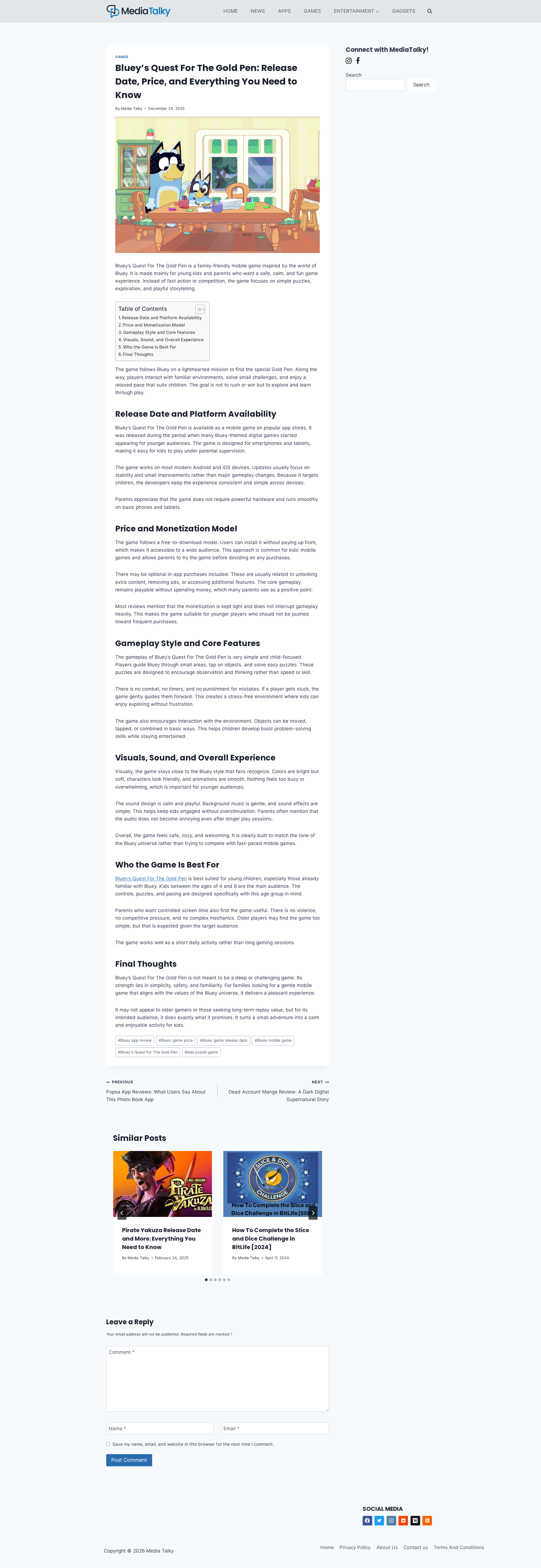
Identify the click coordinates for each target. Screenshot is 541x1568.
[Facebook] (367, 1520)
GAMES (312, 11)
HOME (230, 11)
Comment (122, 1352)
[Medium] (415, 1520)
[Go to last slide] (122, 1213)
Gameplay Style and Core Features (159, 332)
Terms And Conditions (459, 1547)
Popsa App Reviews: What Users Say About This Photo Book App (155, 1091)
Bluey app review (135, 1040)
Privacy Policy (355, 1547)
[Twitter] (379, 1520)
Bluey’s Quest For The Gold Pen (151, 878)
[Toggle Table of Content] (197, 309)
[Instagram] (391, 1520)
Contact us (415, 1547)
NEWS (258, 11)
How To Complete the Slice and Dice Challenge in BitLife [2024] (270, 1238)
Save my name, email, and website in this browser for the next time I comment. (193, 1444)
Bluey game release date (223, 1040)
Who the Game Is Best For (149, 347)
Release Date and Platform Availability (162, 317)
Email (231, 1428)
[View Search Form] (430, 11)
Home (327, 1547)
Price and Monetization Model (154, 325)
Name (117, 1428)
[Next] (313, 1213)
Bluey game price (176, 1040)
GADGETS (403, 11)
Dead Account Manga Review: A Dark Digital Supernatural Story (279, 1091)
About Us (387, 1547)
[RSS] (427, 1520)
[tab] (206, 1279)
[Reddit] (403, 1520)
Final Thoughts (138, 354)
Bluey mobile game (273, 1040)
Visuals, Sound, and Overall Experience (163, 339)
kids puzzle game (201, 1052)
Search (354, 75)
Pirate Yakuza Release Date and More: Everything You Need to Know (161, 1238)
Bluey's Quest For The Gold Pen (148, 1052)
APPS (284, 11)
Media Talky (132, 108)
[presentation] (162, 1184)
